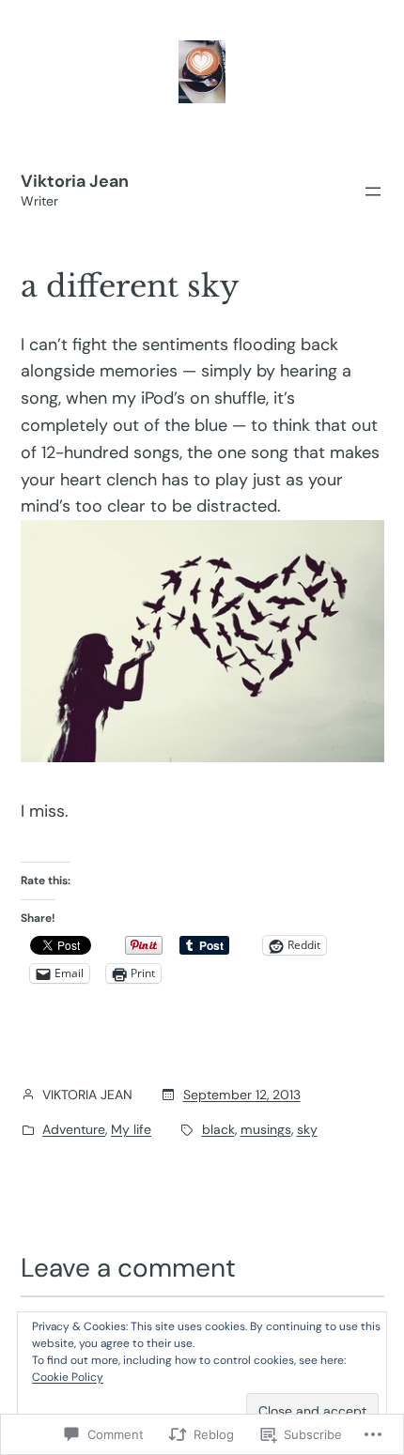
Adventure (73, 1129)
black (218, 1129)
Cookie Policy (67, 1377)
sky (307, 1129)
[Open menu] (373, 191)
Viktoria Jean (75, 181)
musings (266, 1129)
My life (131, 1129)
